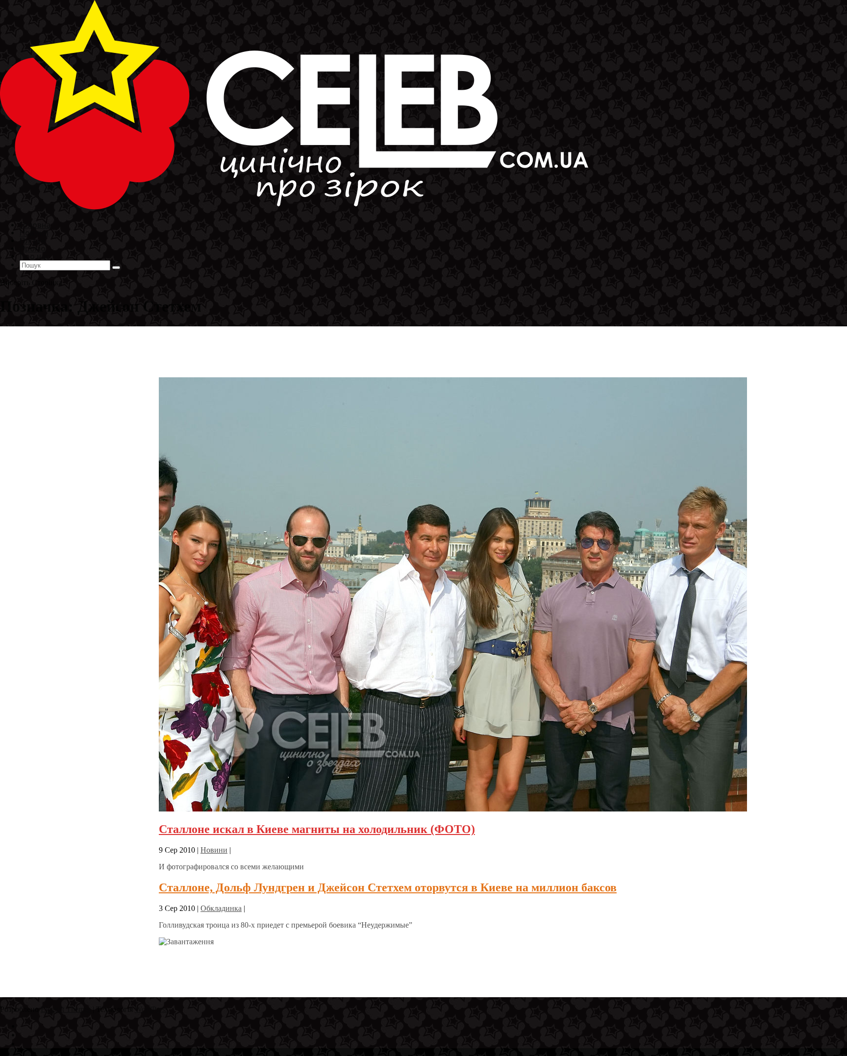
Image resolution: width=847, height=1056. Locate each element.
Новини (213, 850)
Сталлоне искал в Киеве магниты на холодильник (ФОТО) (317, 829)
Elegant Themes (66, 1009)
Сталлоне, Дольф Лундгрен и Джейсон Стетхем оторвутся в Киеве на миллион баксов (388, 887)
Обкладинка (221, 908)
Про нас (35, 256)
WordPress (151, 1009)
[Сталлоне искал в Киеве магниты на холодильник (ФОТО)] (453, 809)
